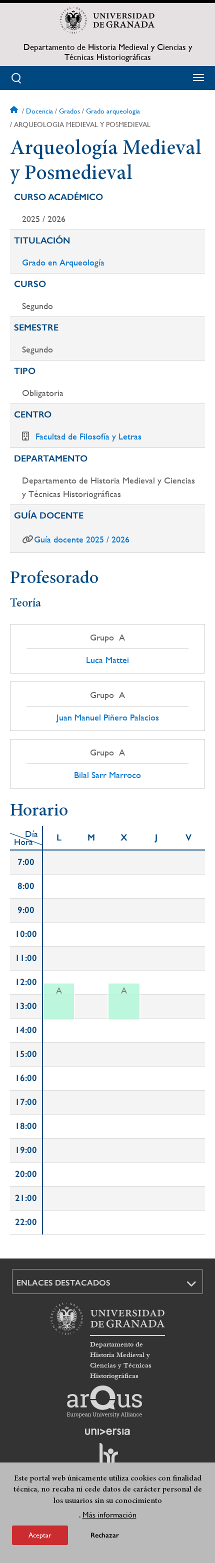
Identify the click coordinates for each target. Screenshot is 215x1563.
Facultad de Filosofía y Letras (89, 436)
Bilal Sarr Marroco (107, 775)
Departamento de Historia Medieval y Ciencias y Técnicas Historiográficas (108, 52)
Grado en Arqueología (63, 262)
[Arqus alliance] (104, 1402)
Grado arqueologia (113, 111)
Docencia (39, 111)
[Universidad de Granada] (108, 20)
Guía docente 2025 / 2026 (82, 539)
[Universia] (107, 1431)
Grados (69, 111)
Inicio (15, 111)
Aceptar (40, 1535)
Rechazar (104, 1535)
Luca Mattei (107, 660)
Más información (109, 1515)
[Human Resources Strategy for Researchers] (107, 1458)
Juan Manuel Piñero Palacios (107, 717)
